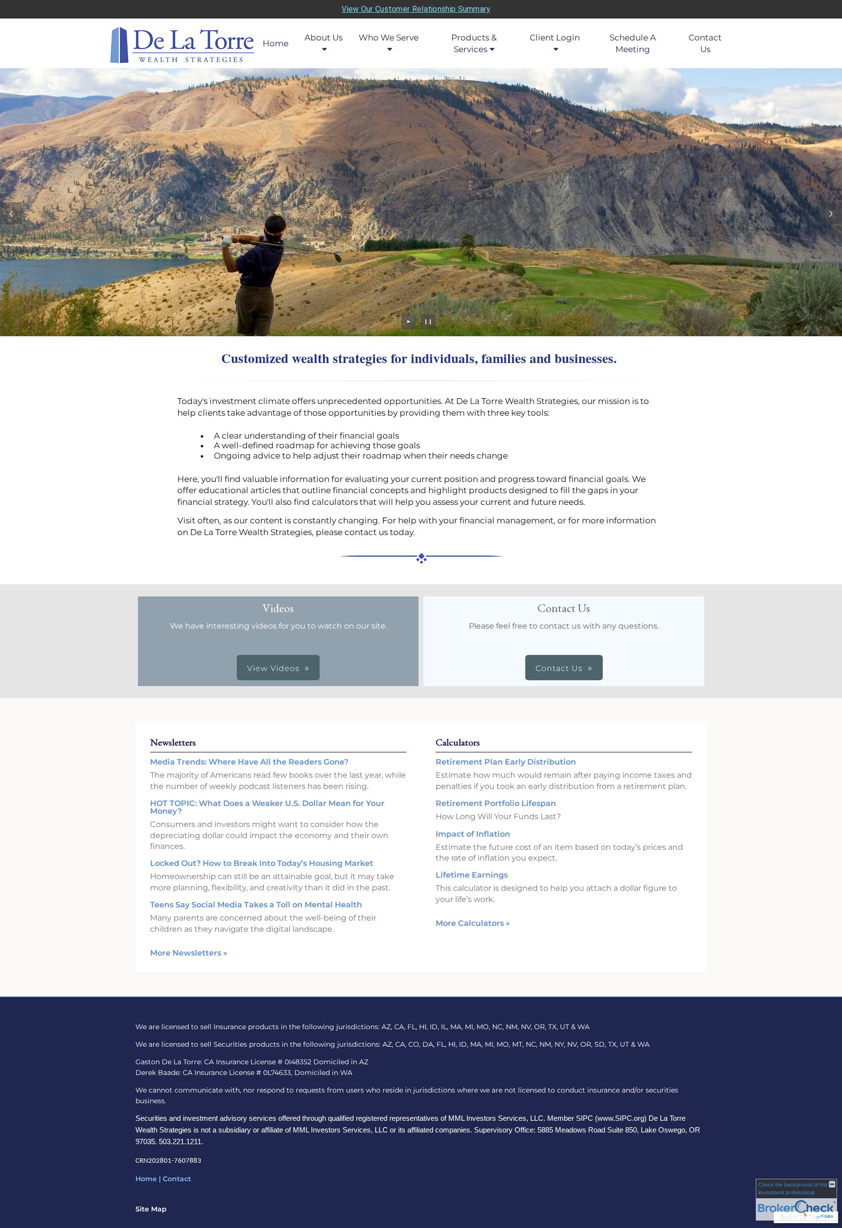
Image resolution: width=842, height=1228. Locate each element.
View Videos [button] (273, 668)
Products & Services (474, 43)
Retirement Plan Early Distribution (506, 762)
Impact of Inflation (473, 834)
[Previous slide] (11, 213)
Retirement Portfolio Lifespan (496, 803)
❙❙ (428, 321)
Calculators (458, 742)
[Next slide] (831, 213)
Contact (177, 1178)
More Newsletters (189, 953)
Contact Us (705, 43)
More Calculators (473, 923)
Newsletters (173, 742)
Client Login (555, 37)
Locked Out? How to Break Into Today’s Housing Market (261, 863)
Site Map (151, 1209)
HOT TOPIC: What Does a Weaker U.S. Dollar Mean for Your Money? (267, 807)
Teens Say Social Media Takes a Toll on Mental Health (256, 904)
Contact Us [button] (559, 668)
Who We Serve (389, 37)
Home (275, 43)
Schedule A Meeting (633, 43)
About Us (324, 37)
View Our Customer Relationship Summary (416, 9)
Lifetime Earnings (472, 875)
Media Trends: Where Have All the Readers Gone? (249, 762)
